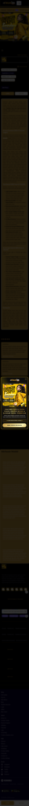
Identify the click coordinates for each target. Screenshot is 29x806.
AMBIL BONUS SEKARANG (14, 425)
